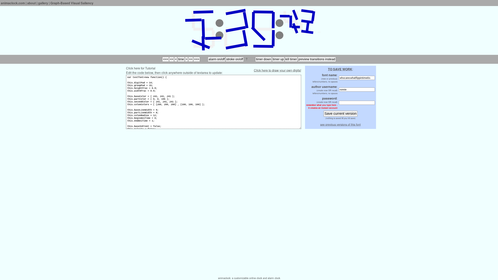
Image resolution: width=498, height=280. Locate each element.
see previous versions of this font (340, 124)
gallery (43, 3)
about (31, 3)
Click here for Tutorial (140, 68)
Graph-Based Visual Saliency (71, 3)
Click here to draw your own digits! (277, 70)
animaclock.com (13, 3)
